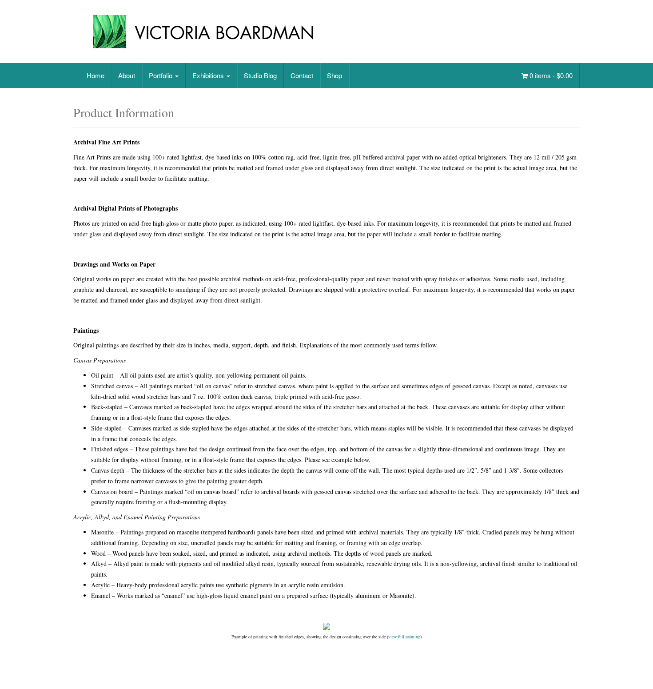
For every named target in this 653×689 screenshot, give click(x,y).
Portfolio (161, 75)
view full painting (404, 636)
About (126, 75)
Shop (334, 75)
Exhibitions (209, 75)
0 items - (550, 75)
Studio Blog (260, 75)
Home (95, 75)
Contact (302, 75)
